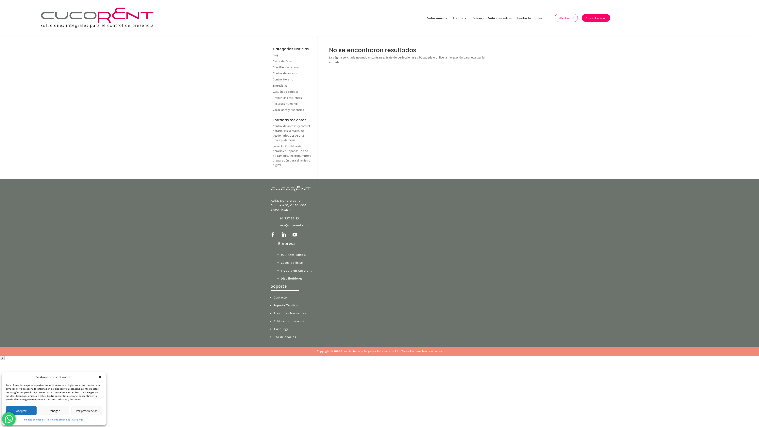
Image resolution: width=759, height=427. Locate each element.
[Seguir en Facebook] (273, 235)
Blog (539, 18)
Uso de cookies (285, 337)
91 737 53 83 (289, 218)
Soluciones (436, 18)
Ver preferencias (86, 411)
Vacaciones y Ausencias (288, 110)
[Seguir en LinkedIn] (284, 235)
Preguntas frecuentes (290, 313)
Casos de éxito (292, 263)
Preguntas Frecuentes (287, 98)
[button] (100, 377)
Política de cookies (34, 419)
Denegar (54, 411)
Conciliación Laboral (286, 67)
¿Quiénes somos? (294, 255)
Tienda (458, 18)
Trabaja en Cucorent (296, 270)
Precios (478, 18)
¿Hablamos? (566, 18)
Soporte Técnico (286, 305)
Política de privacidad (58, 419)
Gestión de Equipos (285, 92)
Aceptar (21, 411)
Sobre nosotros (500, 18)
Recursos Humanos (285, 104)
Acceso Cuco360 (596, 18)
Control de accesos (285, 73)
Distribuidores (292, 278)
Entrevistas (280, 85)
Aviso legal (78, 419)
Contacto (524, 18)
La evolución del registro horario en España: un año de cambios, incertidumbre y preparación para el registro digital (292, 155)
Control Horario (283, 79)
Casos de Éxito (282, 61)
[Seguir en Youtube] (295, 235)
